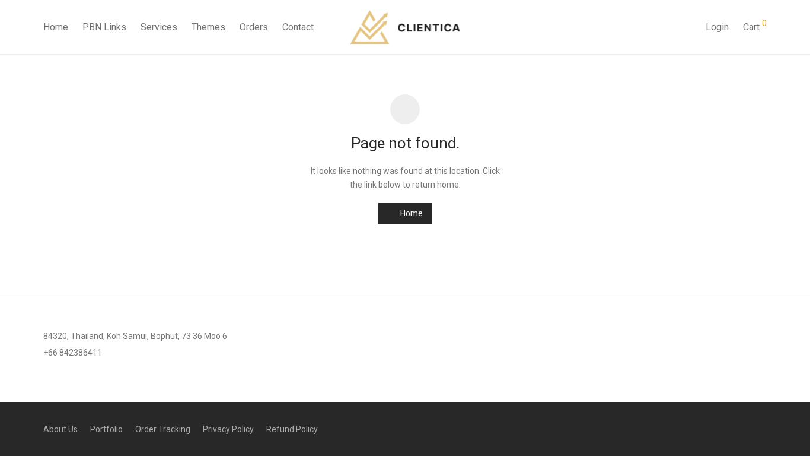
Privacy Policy (228, 429)
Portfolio (106, 429)
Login (717, 27)
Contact (298, 27)
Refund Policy (292, 429)
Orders (254, 27)
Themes (208, 27)
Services (159, 27)
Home (55, 27)
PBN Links (104, 27)
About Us (60, 429)
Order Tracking (162, 429)
